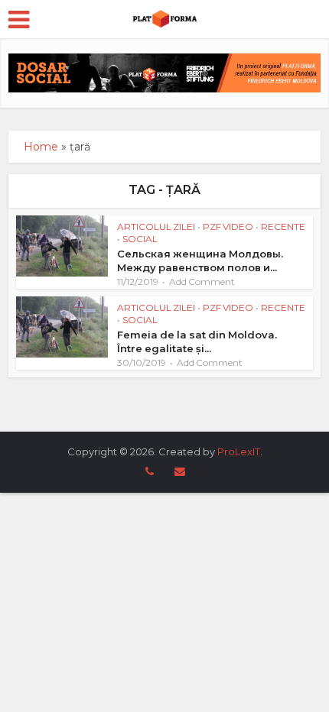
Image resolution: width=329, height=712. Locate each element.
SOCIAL (140, 238)
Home (41, 147)
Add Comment (202, 281)
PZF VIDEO (228, 226)
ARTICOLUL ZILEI (156, 226)
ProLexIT (238, 451)
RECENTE (283, 226)
